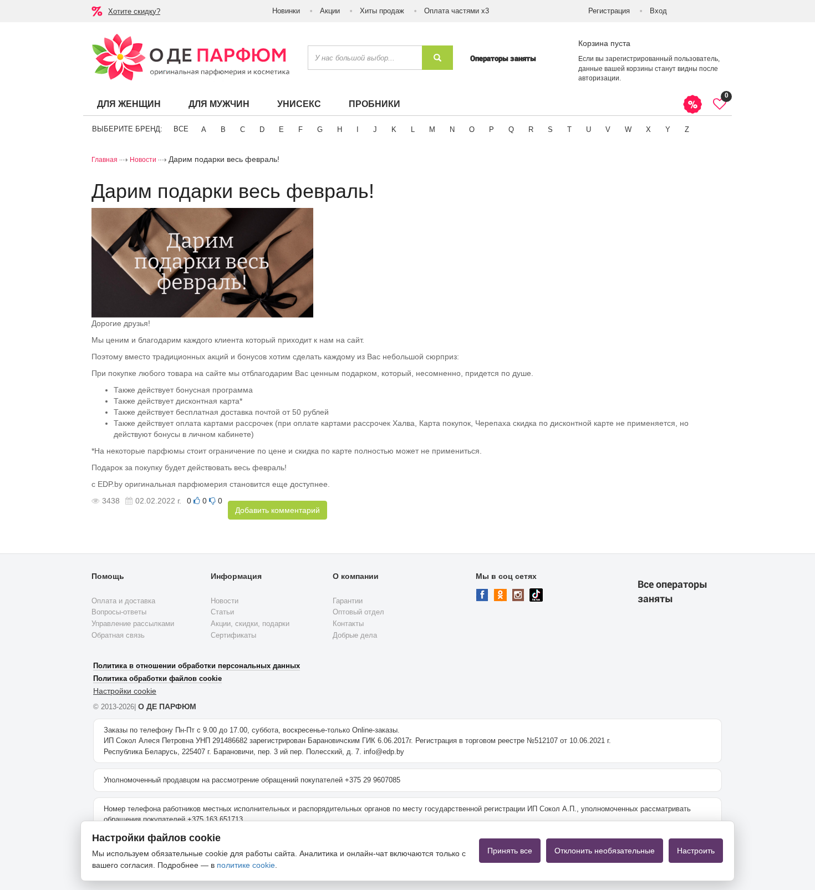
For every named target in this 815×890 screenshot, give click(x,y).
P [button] (491, 129)
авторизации (598, 78)
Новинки (286, 11)
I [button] (357, 129)
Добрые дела (355, 635)
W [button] (628, 129)
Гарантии (348, 601)
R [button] (530, 129)
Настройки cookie (124, 690)
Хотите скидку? (134, 11)
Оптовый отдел (358, 612)
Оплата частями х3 (456, 11)
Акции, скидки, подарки (250, 623)
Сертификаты (233, 635)
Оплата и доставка (123, 601)
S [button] (550, 129)
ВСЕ (181, 129)
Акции (330, 11)
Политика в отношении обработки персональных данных (196, 666)
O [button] (472, 129)
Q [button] (511, 129)
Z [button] (687, 129)
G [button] (320, 129)
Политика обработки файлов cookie (157, 678)
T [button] (569, 129)
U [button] (588, 129)
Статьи (222, 612)
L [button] (413, 129)
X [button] (648, 129)
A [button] (203, 129)
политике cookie (246, 865)
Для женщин (129, 104)
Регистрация (609, 11)
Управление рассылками (132, 623)
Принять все (509, 850)
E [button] (281, 129)
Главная (104, 160)
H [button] (339, 129)
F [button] (300, 129)
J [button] (375, 129)
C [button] (242, 129)
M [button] (432, 129)
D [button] (261, 129)
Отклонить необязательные (604, 850)
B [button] (223, 129)
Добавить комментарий (277, 510)
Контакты (348, 623)
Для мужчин (219, 104)
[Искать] (437, 57)
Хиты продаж (382, 11)
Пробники (374, 104)
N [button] (452, 129)
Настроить (696, 850)
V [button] (607, 129)
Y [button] (667, 129)
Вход (658, 11)
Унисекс (299, 104)
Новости (143, 160)
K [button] (393, 129)
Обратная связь (118, 635)
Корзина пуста (604, 43)
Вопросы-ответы (118, 612)
